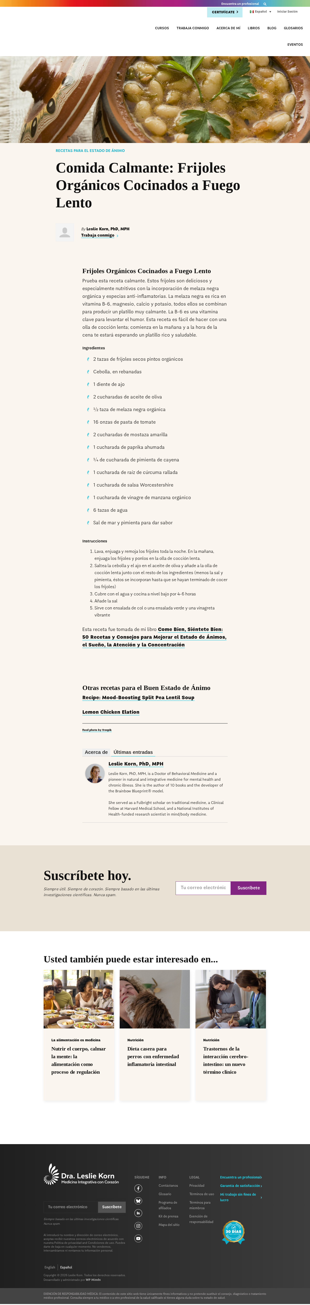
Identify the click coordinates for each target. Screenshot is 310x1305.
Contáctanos (168, 1185)
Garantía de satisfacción (240, 1186)
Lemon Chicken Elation (111, 712)
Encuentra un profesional (240, 4)
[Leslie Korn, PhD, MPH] (95, 782)
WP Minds (93, 1280)
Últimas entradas (133, 752)
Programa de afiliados (168, 1205)
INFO (162, 1177)
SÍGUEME (141, 1177)
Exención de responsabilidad (201, 1219)
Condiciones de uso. (101, 1243)
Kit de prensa (168, 1216)
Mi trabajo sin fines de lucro (238, 1197)
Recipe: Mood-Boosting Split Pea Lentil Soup (138, 698)
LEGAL (194, 1177)
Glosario (165, 1194)
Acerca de (96, 752)
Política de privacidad (68, 1243)
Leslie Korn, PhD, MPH (135, 764)
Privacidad (196, 1185)
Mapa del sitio (169, 1225)
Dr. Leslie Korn (29, 24)
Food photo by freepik (97, 730)
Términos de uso (201, 1194)
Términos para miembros (199, 1205)
